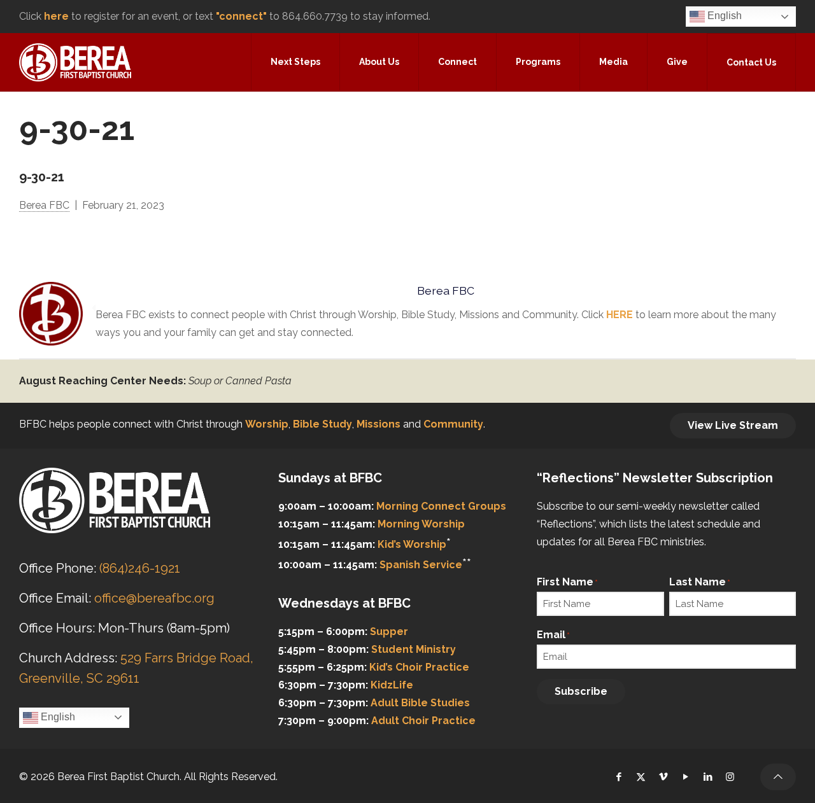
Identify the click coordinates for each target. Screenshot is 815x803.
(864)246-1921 (139, 568)
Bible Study (322, 424)
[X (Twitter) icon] (641, 777)
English (723, 15)
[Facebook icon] (618, 777)
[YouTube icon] (685, 777)
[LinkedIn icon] (707, 777)
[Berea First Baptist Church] (75, 61)
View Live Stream (733, 425)
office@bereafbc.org (154, 598)
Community (453, 424)
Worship (266, 424)
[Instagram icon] (730, 777)
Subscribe (581, 691)
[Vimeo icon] (663, 777)
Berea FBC (44, 205)
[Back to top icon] (778, 777)
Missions (378, 424)
